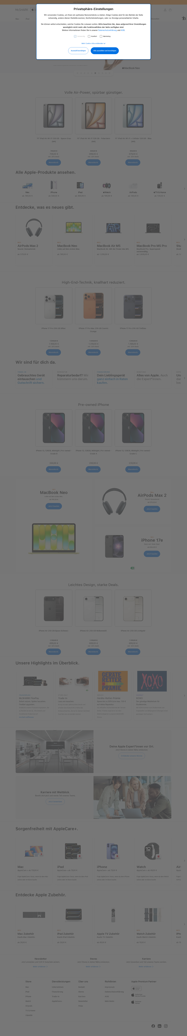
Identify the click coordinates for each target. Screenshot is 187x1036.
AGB (123, 30)
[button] (93, 43)
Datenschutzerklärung (107, 30)
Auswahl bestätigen (78, 51)
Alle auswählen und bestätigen (104, 51)
